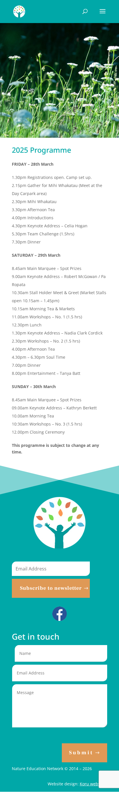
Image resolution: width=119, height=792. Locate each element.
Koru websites (93, 784)
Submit (81, 752)
